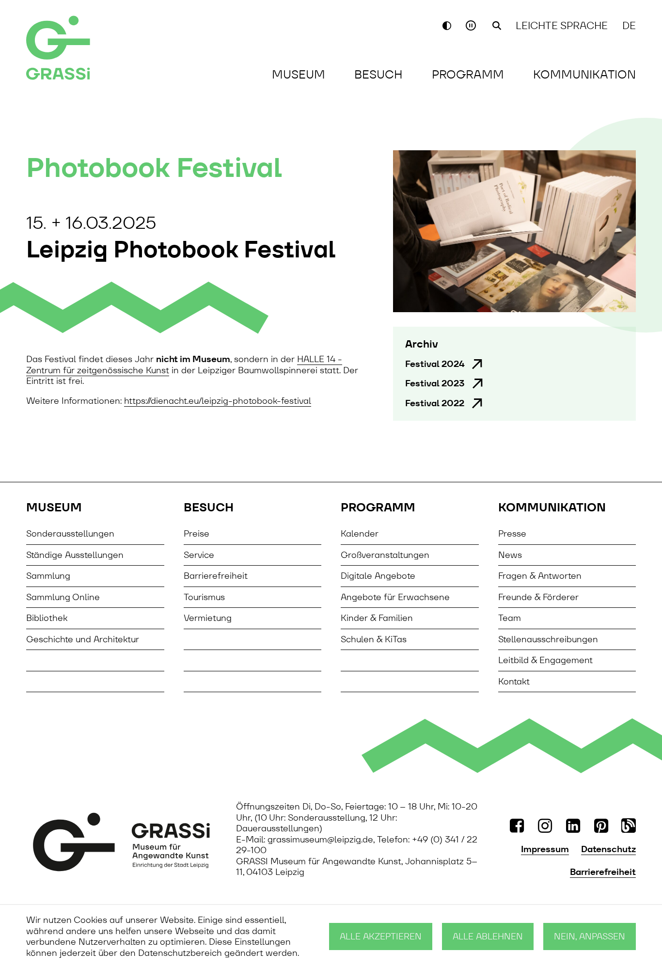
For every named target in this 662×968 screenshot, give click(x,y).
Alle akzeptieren (381, 936)
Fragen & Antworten (540, 575)
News (510, 554)
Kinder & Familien (377, 617)
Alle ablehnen (488, 936)
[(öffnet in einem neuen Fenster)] (121, 841)
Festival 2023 (435, 383)
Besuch (378, 74)
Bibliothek (46, 617)
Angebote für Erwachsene (395, 597)
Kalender (359, 533)
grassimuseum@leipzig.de (320, 839)
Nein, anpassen (589, 936)
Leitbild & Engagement (545, 660)
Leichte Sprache (562, 25)
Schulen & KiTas (374, 639)
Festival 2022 (434, 403)
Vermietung (208, 617)
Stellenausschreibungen (548, 639)
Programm (468, 74)
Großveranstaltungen (385, 554)
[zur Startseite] (87, 49)
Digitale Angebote (378, 575)
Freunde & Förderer (538, 597)
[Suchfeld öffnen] (497, 25)
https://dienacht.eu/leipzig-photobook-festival (217, 400)
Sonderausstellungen (70, 533)
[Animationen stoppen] (472, 25)
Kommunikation (584, 74)
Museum (298, 74)
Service (199, 554)
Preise (196, 533)
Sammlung (48, 575)
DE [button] (629, 25)
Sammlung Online (63, 597)
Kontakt (514, 681)
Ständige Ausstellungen (75, 554)
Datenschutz (608, 849)
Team (509, 617)
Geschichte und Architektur (82, 639)
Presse (512, 533)
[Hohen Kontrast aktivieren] (447, 25)
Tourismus (204, 597)
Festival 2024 (434, 364)
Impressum (545, 849)
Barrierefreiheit (216, 575)
